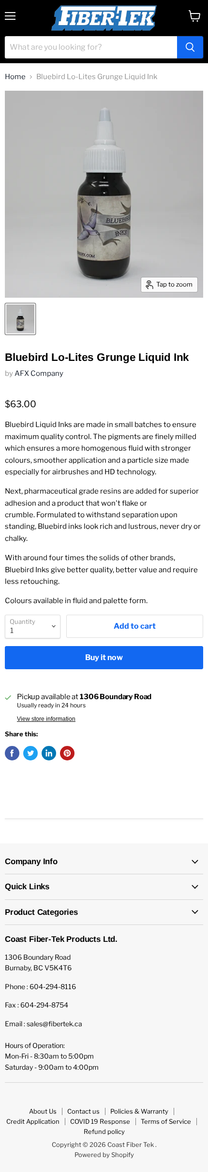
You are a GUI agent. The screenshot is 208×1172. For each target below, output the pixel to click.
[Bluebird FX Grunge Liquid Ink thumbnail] (20, 318)
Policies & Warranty (139, 1111)
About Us (43, 1111)
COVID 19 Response (100, 1121)
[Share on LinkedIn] (49, 753)
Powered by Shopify (104, 1154)
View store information (46, 719)
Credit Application (32, 1121)
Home (15, 77)
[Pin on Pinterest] (67, 753)
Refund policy (104, 1131)
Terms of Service (166, 1121)
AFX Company (39, 373)
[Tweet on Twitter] (30, 753)
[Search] (190, 47)
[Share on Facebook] (12, 753)
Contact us (83, 1111)
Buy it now (104, 657)
